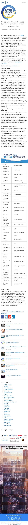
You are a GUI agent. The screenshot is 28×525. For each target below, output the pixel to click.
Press (5, 413)
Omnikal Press (7, 411)
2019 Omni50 (16, 66)
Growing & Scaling (8, 395)
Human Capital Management (10, 402)
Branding (6, 386)
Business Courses (8, 388)
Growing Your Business (9, 397)
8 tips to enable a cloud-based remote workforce (14, 329)
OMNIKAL (22, 35)
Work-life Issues (7, 425)
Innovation (6, 405)
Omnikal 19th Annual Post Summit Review (13, 375)
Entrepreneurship (8, 392)
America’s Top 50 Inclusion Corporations (13, 358)
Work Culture (7, 422)
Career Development (8, 389)
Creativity (6, 391)
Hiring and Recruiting (8, 400)
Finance (5, 394)
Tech (5, 417)
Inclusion (6, 403)
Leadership (6, 408)
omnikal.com (6, 523)
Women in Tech (7, 420)
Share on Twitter (6, 316)
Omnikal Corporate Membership (11, 369)
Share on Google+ (9, 316)
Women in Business (8, 419)
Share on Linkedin (13, 316)
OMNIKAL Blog (7, 409)
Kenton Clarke (7, 406)
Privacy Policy (17, 524)
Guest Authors (7, 399)
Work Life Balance (8, 424)
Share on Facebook (2, 316)
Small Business (7, 416)
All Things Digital (7, 384)
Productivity (6, 414)
